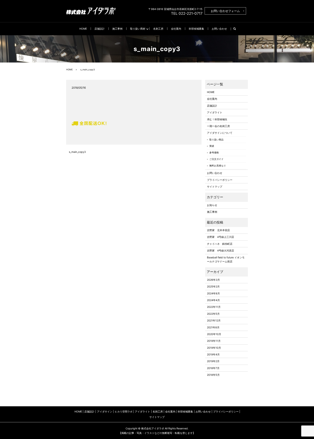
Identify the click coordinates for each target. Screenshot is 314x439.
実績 (211, 145)
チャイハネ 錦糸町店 (219, 243)
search (236, 28)
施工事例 (117, 28)
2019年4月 (213, 354)
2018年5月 (213, 374)
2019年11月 (214, 340)
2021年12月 (214, 320)
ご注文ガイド (216, 159)
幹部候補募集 (196, 28)
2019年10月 (214, 347)
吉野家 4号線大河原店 (220, 250)
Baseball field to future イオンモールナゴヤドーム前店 (226, 259)
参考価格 (214, 152)
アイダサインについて (219, 132)
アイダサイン (104, 411)
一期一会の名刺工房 (218, 126)
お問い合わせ (219, 28)
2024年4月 (213, 300)
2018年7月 (213, 368)
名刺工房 (158, 28)
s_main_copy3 (77, 151)
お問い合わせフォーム (225, 11)
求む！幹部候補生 (217, 119)
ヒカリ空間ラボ (123, 411)
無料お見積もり (217, 165)
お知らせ (212, 205)
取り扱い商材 (137, 28)
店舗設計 (99, 28)
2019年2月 (213, 361)
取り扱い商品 (216, 139)
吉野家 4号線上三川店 (220, 236)
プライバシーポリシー (219, 179)
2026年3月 (213, 279)
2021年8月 (213, 327)
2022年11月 (214, 306)
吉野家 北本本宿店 (218, 230)
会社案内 (176, 28)
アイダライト (214, 112)
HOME (83, 28)
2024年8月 (213, 293)
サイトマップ (214, 186)
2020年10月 (214, 334)
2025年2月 (213, 286)
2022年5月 (213, 313)
